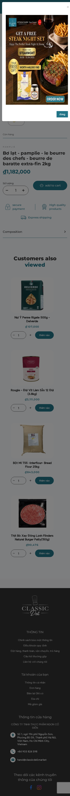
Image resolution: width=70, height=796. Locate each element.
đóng (62, 114)
